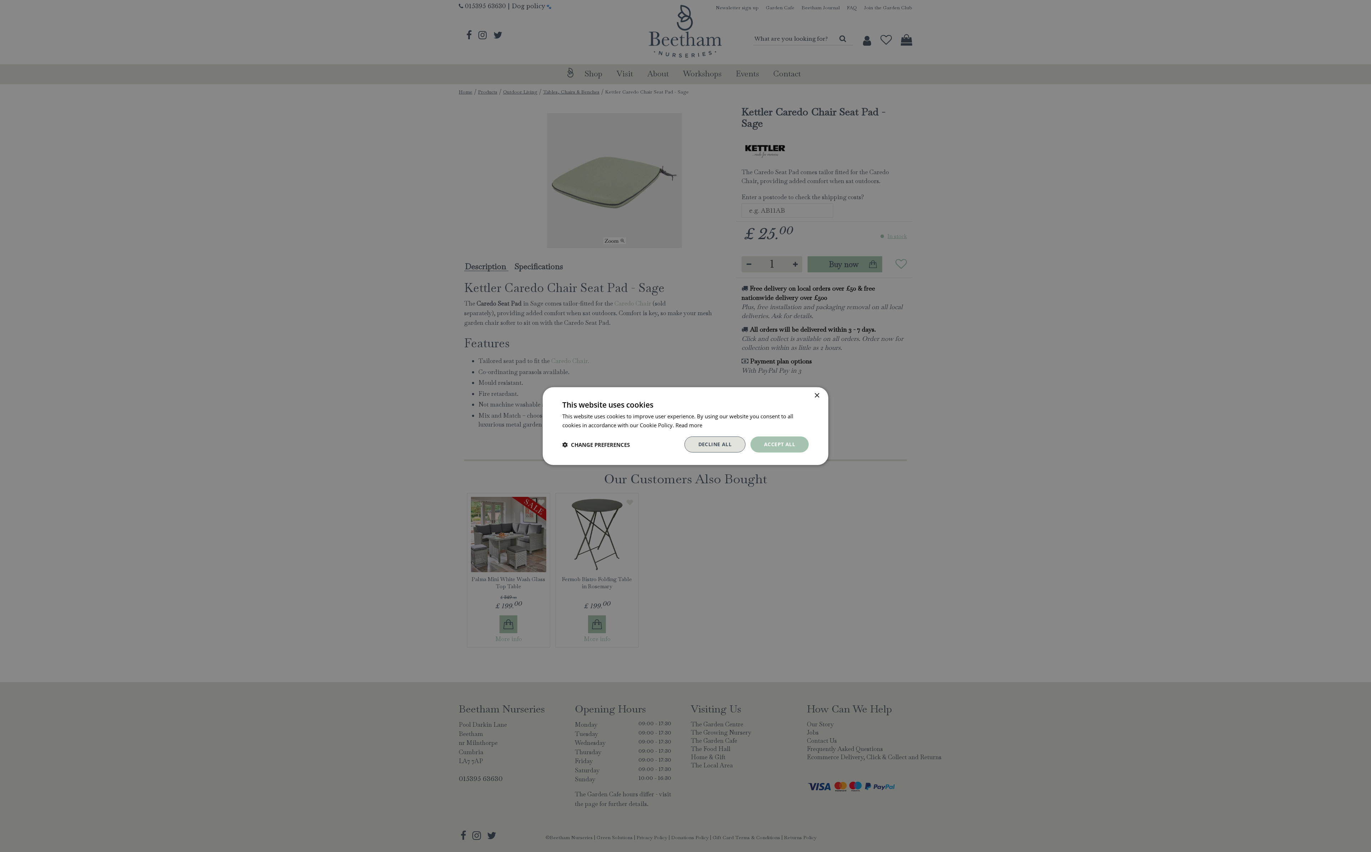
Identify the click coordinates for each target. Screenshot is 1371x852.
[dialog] (685, 426)
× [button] (816, 395)
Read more (689, 424)
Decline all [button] (715, 444)
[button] (596, 444)
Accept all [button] (779, 444)
